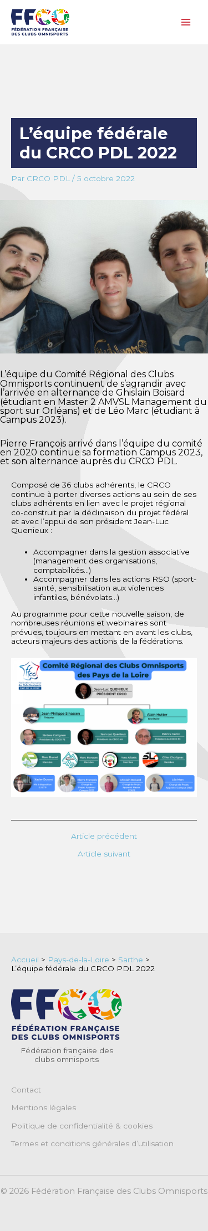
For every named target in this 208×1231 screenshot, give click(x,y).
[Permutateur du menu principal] (186, 22)
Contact (26, 1089)
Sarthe (130, 959)
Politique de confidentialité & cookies (82, 1125)
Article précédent (104, 836)
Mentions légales (43, 1107)
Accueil (25, 959)
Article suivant (104, 854)
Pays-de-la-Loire (78, 959)
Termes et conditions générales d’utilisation (92, 1143)
